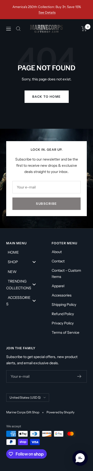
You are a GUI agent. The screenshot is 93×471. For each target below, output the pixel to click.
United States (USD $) (25, 397)
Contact (58, 261)
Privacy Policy (63, 323)
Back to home (46, 96)
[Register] (79, 376)
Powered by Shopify (60, 412)
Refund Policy (63, 314)
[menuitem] (23, 252)
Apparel (58, 286)
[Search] (18, 28)
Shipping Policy (64, 304)
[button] (80, 458)
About (57, 251)
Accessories (62, 295)
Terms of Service (65, 332)
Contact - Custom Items (66, 273)
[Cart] (84, 28)
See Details (47, 12)
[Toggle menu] (34, 261)
